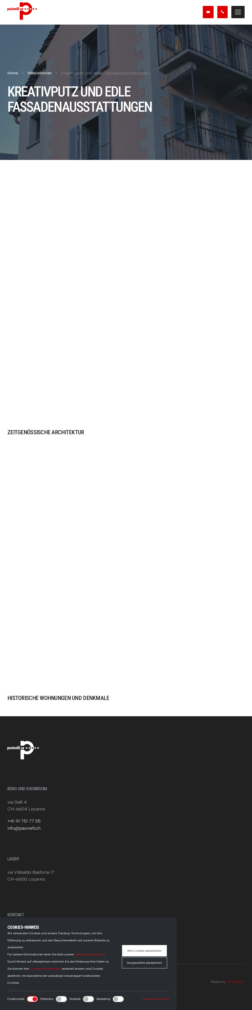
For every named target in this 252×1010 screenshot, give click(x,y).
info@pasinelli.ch (24, 828)
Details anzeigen (154, 999)
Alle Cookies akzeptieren (144, 950)
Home (12, 73)
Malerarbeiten (40, 73)
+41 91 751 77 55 (24, 821)
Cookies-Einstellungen (45, 968)
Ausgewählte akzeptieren (144, 962)
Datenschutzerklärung (89, 954)
